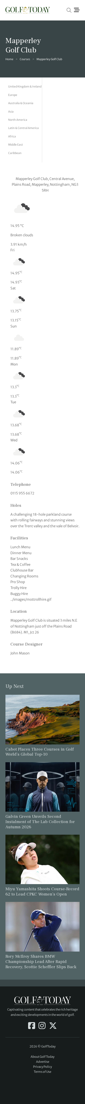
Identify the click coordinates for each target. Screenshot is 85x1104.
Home (9, 59)
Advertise (42, 1062)
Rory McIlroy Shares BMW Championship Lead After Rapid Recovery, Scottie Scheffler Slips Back (40, 962)
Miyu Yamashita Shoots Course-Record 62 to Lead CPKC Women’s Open (42, 891)
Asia (11, 111)
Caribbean (15, 153)
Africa (12, 136)
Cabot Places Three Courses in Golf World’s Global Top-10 (39, 751)
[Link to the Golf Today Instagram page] (42, 1026)
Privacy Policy (42, 1067)
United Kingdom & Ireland (24, 86)
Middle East (15, 144)
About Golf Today (42, 1057)
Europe (12, 95)
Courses (25, 59)
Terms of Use (42, 1072)
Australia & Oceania (20, 103)
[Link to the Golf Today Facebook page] (31, 1026)
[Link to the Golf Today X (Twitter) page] (53, 1026)
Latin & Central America (23, 128)
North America (17, 119)
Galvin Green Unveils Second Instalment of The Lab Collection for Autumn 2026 (40, 822)
